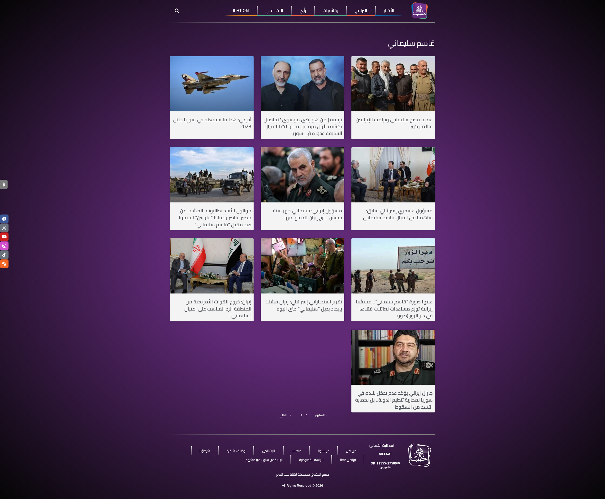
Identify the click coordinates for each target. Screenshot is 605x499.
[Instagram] (4, 245)
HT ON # (241, 10)
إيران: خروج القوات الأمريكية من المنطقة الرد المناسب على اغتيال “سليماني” (217, 308)
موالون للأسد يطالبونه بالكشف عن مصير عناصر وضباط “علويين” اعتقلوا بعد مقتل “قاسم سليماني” (215, 217)
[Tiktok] (4, 254)
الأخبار (389, 10)
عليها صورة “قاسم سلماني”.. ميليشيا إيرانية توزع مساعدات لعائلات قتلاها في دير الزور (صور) (394, 308)
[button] (177, 11)
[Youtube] (4, 236)
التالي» (282, 415)
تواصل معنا (348, 460)
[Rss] (4, 263)
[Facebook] (4, 218)
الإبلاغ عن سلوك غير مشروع (264, 460)
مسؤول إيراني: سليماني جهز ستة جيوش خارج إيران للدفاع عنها (307, 214)
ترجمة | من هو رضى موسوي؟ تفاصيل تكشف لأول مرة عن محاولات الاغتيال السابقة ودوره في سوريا (303, 126)
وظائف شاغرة (236, 451)
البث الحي (274, 10)
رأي (303, 10)
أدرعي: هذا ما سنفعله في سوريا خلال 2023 (212, 123)
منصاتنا (296, 451)
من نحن (351, 451)
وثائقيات (330, 10)
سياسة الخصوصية (311, 460)
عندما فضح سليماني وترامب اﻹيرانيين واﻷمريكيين (394, 123)
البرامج (361, 10)
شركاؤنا (204, 451)
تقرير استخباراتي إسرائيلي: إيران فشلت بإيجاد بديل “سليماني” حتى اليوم (303, 305)
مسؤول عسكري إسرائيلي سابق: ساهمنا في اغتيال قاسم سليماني (398, 214)
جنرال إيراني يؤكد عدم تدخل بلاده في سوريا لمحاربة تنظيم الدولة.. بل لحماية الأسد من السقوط (394, 399)
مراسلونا (323, 451)
